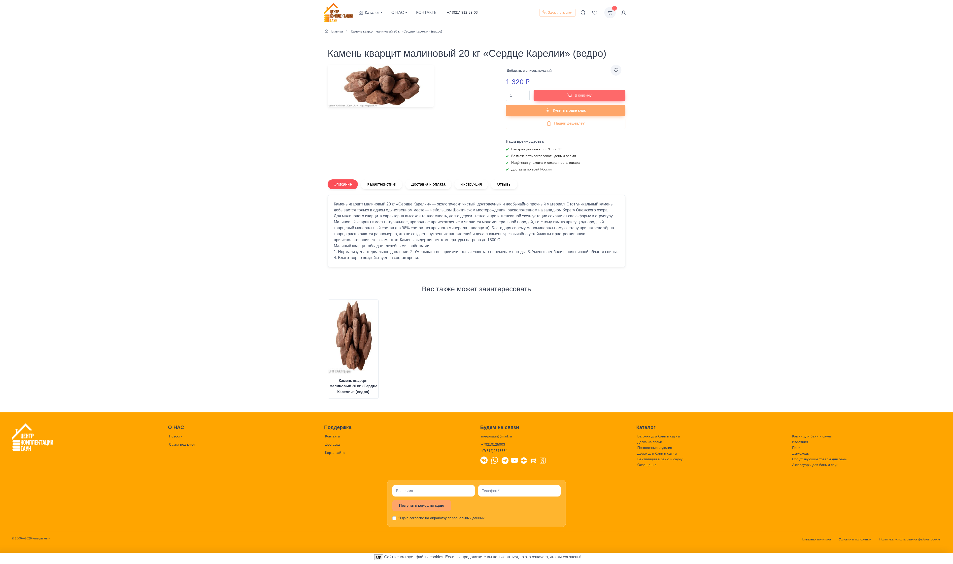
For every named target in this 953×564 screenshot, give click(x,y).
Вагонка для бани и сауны (658, 436)
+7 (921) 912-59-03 (462, 12)
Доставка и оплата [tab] (428, 184)
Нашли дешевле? (568, 123)
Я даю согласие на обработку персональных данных (441, 518)
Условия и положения (855, 539)
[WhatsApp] (494, 460)
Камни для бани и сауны (812, 436)
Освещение (646, 465)
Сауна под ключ (182, 444)
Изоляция (800, 442)
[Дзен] (523, 460)
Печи (796, 448)
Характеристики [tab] (381, 184)
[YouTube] (514, 460)
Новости (175, 436)
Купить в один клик (569, 110)
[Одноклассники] (542, 460)
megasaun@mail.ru (496, 436)
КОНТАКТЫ (427, 12)
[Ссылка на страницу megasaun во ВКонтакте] (484, 460)
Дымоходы (801, 453)
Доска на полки (649, 442)
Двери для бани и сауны (657, 453)
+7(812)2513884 (494, 451)
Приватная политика (815, 539)
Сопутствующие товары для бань (819, 459)
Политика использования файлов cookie (909, 539)
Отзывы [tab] (504, 184)
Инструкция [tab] (471, 184)
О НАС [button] (397, 12)
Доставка (332, 444)
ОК (378, 557)
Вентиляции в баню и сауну (659, 459)
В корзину (583, 95)
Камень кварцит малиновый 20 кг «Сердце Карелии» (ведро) (353, 386)
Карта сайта (335, 453)
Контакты (332, 436)
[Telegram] (505, 460)
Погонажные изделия (654, 448)
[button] (373, 13)
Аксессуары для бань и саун (815, 465)
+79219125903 (493, 444)
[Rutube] (533, 460)
